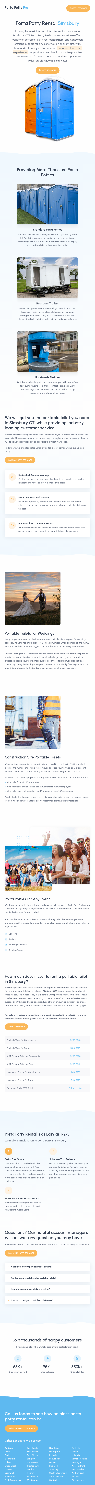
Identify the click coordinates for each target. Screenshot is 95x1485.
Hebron (30, 1473)
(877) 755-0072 (79, 8)
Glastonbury (33, 1466)
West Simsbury (79, 1469)
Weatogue (77, 1462)
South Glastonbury (58, 1473)
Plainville (53, 1455)
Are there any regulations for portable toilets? (33, 1278)
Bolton (8, 1462)
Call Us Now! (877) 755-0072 (21, 1428)
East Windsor (33, 1451)
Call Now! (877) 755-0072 (20, 460)
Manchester (33, 1476)
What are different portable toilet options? (31, 1266)
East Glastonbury (13, 1480)
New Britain (54, 1448)
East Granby (33, 1448)
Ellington (31, 1459)
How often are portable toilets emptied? (30, 1289)
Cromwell (9, 1473)
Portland (53, 1462)
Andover (9, 1448)
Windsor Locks (78, 1480)
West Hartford (78, 1466)
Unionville (76, 1455)
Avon (7, 1451)
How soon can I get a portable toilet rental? (32, 1300)
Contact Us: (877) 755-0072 (21, 1253)
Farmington (32, 1462)
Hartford (31, 1469)
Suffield (53, 1480)
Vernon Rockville (79, 1459)
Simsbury (53, 1469)
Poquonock (54, 1459)
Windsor (75, 1476)
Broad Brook (10, 1466)
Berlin (7, 1455)
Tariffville (76, 1448)
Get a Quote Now (16, 1026)
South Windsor (56, 1476)
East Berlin (10, 1476)
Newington (54, 1451)
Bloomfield (10, 1459)
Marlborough (33, 1480)
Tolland (75, 1451)
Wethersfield (77, 1473)
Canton (8, 1469)
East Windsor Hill (34, 1455)
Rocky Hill (53, 1466)
